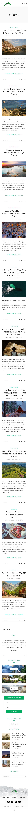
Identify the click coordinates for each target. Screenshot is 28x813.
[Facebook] (8, 802)
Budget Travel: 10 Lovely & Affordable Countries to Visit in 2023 (14, 454)
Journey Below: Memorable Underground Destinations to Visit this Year (14, 332)
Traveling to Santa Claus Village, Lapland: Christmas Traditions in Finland (14, 393)
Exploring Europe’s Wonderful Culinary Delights (14, 514)
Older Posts (6, 629)
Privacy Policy (21, 797)
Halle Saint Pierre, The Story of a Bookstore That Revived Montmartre (19, 762)
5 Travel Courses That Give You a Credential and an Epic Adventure (14, 272)
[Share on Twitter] (21, 79)
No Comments (19, 36)
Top (14, 810)
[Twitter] (12, 802)
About (8, 797)
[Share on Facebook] (19, 79)
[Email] (24, 79)
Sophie (5, 79)
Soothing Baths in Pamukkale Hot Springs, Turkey (14, 152)
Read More (14, 650)
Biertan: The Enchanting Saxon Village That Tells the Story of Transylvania (19, 735)
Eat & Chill (14, 509)
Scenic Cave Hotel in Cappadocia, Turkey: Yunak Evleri (14, 213)
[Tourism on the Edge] (7, 3)
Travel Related (14, 267)
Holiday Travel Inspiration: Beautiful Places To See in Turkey (14, 91)
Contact (14, 797)
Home (4, 797)
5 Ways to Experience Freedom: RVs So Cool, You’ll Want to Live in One (18, 753)
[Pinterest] (19, 802)
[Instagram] (16, 802)
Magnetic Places (14, 27)
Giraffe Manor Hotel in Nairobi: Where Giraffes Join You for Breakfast (19, 744)
